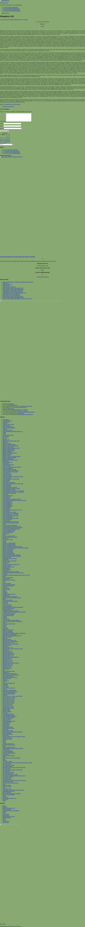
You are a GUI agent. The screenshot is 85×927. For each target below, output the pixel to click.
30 (8, 141)
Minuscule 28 (5, 646)
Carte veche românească (8, 468)
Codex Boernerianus (7, 484)
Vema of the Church (7, 788)
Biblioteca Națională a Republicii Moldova (12, 456)
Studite (4, 756)
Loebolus (5, 624)
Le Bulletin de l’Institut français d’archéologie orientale (14, 611)
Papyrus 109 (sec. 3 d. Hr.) (8, 699)
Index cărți (5, 591)
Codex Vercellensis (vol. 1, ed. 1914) (10, 514)
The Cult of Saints (6, 768)
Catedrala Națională (7, 809)
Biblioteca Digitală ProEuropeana (10, 452)
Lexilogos (5, 616)
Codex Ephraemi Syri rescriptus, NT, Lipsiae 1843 (13, 490)
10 (9, 137)
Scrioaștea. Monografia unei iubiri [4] (25, 414)
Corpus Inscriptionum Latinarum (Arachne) (12, 526)
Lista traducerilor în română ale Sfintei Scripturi (13, 621)
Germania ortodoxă (7, 583)
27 (3, 141)
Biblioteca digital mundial (8, 446)
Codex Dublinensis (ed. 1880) (9, 489)
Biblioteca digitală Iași (7, 451)
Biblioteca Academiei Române (9, 444)
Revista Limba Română (8, 727)
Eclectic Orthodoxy (7, 565)
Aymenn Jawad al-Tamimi (8, 435)
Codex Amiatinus (6, 480)
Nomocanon (5, 685)
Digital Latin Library (7, 557)
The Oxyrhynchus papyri (8, 773)
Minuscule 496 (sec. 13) (8, 655)
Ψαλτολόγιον (5, 797)
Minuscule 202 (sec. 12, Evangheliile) (11, 643)
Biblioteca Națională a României (9, 457)
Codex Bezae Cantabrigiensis (9, 482)
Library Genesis (6, 619)
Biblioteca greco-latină (7, 454)
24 (9, 140)
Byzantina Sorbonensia (7, 462)
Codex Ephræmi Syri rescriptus (9, 493)
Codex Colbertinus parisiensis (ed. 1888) (11, 488)
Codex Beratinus (6, 481)
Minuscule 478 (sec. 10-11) (8, 654)
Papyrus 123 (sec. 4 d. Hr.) (8, 702)
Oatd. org (5, 689)
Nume (1, 123)
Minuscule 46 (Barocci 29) (8, 653)
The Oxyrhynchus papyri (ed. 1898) (10, 774)
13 (3, 139)
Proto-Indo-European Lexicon (9, 721)
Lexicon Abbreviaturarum (8, 615)
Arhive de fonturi (10, 408)
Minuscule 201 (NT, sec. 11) (9, 642)
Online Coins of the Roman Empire (10, 691)
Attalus (4, 433)
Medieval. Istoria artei (7, 636)
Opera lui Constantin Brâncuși (9, 692)
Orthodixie (5, 695)
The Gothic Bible (6, 771)
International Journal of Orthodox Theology (12, 597)
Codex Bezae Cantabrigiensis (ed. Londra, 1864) (13, 483)
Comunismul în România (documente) (11, 521)
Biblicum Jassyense (7, 443)
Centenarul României (7, 474)
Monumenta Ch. (6, 672)
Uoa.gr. (4, 787)
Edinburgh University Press (8, 566)
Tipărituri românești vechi (8, 781)
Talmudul (5, 760)
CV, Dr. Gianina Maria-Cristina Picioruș (11, 8)
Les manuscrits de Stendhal (8, 614)
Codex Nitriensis (6, 497)
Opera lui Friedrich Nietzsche (9, 693)
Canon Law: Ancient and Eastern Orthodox (12, 467)
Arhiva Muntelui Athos (7, 430)
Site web (2, 128)
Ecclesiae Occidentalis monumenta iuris (11, 564)
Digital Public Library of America (10, 558)
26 (2, 141)
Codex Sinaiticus (6, 508)
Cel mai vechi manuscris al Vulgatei (10, 471)
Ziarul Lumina (6, 822)
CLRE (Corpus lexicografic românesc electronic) (13, 476)
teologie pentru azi (17, 104)
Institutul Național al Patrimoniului (10, 596)
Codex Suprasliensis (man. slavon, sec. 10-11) (12, 509)
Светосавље (5, 799)
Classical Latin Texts (7, 475)
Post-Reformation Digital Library (10, 716)
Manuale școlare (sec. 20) (8, 629)
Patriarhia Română (6, 817)
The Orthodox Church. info (8, 772)
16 (8, 139)
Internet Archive (6, 815)
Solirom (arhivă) (6, 749)
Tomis (4, 784)
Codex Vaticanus (6, 511)
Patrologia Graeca (6, 709)
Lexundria (5, 617)
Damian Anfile (6, 533)
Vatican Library (6, 821)
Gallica (4, 581)
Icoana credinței (6, 588)
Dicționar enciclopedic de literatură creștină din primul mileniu (16, 547)
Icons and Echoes (6, 589)
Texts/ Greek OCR (7, 763)
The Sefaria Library (7, 778)
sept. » (4, 143)
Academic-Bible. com (7, 420)
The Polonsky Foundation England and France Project (14, 775)
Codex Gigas (5, 494)
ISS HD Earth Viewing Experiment (10, 601)
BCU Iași (5, 438)
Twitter (4, 820)
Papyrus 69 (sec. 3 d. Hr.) (8, 705)
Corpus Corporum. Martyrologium (10, 525)
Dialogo (4, 541)
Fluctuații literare (6, 285)
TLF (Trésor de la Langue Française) (10, 782)
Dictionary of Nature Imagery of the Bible (11, 554)
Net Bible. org (6, 680)
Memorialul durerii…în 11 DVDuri (20, 409)
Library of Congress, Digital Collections (11, 620)
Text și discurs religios (7, 761)
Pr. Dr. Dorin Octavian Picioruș (13, 19)
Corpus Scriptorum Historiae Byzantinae (11, 528)
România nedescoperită (7, 734)
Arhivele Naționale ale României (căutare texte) (13, 431)
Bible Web (5, 807)
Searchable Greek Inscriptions (9, 744)
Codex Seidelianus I (7, 507)
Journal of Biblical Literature (9, 608)
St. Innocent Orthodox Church (9, 753)
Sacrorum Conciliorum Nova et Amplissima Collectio (14, 736)
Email (1, 126)
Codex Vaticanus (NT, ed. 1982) (9, 512)
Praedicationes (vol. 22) (12, 405)
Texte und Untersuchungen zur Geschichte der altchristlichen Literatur (17, 762)
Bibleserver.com (6, 439)
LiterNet (4, 622)
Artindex (4, 432)
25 (0, 141)
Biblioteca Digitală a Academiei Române (11, 448)
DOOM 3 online (6, 562)
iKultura (4, 590)
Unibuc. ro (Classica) (7, 786)
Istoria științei (5, 602)
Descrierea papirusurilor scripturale (10, 537)
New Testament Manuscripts (9, 683)
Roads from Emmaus (7, 733)
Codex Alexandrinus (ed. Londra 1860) (11, 478)
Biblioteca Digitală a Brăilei (8, 449)
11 (0, 139)
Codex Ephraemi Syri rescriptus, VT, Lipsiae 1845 (13, 492)
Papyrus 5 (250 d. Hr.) (7, 704)
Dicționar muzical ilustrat (8, 552)
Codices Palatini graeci (7, 519)
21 (5, 140)
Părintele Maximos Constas (8, 708)
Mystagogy (5, 679)
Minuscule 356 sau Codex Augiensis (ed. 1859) (13, 648)
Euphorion (5, 573)
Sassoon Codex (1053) (7, 738)
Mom (4, 670)
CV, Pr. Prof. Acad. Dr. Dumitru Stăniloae (11, 10)
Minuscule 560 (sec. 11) (8, 658)
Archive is (5, 429)
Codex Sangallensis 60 (7, 506)
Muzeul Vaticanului (7, 678)
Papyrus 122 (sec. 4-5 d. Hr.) (9, 700)
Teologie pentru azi (4, 2)
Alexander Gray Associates (8, 424)
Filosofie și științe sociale (8, 577)
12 (2, 139)
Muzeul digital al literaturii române (10, 677)
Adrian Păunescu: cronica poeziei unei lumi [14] (13, 296)
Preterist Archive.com (7, 718)
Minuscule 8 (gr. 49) (7, 666)
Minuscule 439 (6, 649)
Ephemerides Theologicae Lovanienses (11, 571)
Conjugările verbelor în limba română (10, 522)
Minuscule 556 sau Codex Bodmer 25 (11, 657)
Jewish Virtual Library (7, 606)
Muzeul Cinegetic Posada (8, 676)
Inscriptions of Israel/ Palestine (9, 594)
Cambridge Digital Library (8, 464)
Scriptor (4, 742)
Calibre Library (6, 463)
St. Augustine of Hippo (7, 750)
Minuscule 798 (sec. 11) (8, 665)
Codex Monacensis (7, 496)
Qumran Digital (6, 723)
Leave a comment (24, 19)
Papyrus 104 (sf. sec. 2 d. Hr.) (9, 698)
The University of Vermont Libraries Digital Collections (14, 780)
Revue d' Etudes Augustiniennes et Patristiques (12, 731)
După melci (11, 403)
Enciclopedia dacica (7, 569)
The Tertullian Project (7, 779)
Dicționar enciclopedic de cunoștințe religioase (12, 546)
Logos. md (5, 627)
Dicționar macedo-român (8, 551)
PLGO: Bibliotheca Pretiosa (8, 715)
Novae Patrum (6, 686)
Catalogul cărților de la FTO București (11, 470)
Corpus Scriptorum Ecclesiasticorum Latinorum (13, 527)
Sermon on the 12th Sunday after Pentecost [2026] (13, 289)
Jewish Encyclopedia (7, 604)
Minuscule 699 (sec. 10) (8, 664)
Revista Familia (6, 725)
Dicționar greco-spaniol (7, 550)
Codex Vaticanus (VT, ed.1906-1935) (10, 513)
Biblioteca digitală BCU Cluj (9, 808)
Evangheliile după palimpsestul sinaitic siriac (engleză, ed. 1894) (16, 575)
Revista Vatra (5, 729)
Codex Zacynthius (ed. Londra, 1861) (11, 518)
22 (6, 140)
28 (5, 141)
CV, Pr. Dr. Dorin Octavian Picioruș (10, 7)
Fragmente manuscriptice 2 (8, 106)
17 (9, 139)
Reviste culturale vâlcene (8, 730)
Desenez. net (5, 538)
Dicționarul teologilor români (9, 553)
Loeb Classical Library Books (9, 623)
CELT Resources (6, 473)
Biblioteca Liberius (7, 455)
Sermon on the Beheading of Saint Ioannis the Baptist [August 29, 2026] (18, 282)
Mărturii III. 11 (6, 283)
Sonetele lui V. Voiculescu (22, 410)
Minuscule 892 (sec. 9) (7, 667)
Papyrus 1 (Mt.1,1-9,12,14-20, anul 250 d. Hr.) (12, 696)
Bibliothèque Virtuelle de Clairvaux (10, 459)
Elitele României (6, 568)
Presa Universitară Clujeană (8, 717)
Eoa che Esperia (6, 570)
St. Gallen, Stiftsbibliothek (8, 752)
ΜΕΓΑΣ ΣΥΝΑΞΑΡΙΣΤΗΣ (8, 794)
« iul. (1, 143)
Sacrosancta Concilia (7, 737)
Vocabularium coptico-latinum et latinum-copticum (13, 790)
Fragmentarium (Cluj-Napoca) (9, 579)
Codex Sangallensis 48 (7, 503)
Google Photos (6, 814)
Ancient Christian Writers (8, 426)
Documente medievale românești (9, 560)
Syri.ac (4, 759)
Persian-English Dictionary (8, 714)
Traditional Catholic (7, 785)
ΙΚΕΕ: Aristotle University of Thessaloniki (12, 793)
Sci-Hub (4, 740)
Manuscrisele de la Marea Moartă (10, 634)
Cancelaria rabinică (7, 465)
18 (0, 140)
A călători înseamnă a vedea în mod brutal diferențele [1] (14, 292)
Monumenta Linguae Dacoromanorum (11, 674)
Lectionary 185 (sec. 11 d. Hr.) (9, 613)
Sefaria (4, 746)
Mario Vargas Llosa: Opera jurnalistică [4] (11, 295)
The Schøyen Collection (8, 776)
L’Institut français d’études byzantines (10, 610)
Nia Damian (5, 684)
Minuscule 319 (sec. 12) (8, 647)
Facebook (5, 811)
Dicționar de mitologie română (9, 544)
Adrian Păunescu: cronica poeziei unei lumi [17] (13, 288)
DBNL (4, 534)
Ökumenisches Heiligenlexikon (9, 690)
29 (6, 141)
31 (9, 141)
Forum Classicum (6, 578)
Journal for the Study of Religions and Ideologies (13, 607)
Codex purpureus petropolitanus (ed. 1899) (12, 499)
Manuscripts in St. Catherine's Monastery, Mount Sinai (14, 633)
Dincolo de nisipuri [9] (7, 284)
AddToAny (5, 423)
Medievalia (5, 638)
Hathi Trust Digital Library (8, 585)
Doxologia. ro (5, 563)
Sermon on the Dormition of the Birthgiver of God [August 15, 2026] (17, 298)
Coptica (4, 524)
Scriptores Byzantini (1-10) (8, 743)
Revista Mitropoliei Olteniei (8, 728)
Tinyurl (4, 818)
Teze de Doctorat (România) (9, 765)
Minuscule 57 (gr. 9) (7, 659)
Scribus (4, 741)
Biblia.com (5, 442)
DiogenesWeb (6, 559)
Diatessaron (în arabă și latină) (9, 543)
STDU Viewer (6, 754)
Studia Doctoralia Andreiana (9, 755)
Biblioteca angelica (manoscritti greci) (10, 445)
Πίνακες (4, 795)
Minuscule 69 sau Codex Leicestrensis (11, 662)
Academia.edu (6, 419)
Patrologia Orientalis (7, 711)
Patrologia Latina (6, 710)
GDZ (4, 582)
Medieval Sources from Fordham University (12, 635)
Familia (4, 576)
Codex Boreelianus (7, 486)
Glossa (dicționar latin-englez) (9, 584)
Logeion (4, 626)
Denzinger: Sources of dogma (9, 535)
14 (5, 139)
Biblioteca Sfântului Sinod (8, 458)
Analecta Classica (6, 425)
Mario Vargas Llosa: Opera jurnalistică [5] (11, 293)
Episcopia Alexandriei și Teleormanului (11, 810)
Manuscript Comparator (8, 630)
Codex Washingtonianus (8, 516)
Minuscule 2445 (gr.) (7, 645)
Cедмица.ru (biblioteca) (8, 532)
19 (2, 140)
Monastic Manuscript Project (9, 671)
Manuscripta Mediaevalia (8, 632)
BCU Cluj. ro (5, 437)
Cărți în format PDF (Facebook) (9, 469)
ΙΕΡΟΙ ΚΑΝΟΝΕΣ (7, 792)
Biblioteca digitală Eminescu (9, 450)
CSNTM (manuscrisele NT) (8, 531)
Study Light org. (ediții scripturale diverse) (11, 757)
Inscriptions (5, 592)
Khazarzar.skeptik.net (7, 609)
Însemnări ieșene (6, 595)
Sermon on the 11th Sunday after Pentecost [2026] (13, 297)
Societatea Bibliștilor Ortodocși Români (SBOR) (13, 748)
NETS (4, 681)
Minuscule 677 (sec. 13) (8, 660)
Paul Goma (5, 712)
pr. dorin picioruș (8, 104)
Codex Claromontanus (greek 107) (10, 487)
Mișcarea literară (6, 668)
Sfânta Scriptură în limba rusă (9, 747)
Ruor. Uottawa (6, 735)
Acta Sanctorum (6, 421)
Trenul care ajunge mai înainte (9, 286)
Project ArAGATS (6, 719)
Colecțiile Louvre (6, 520)
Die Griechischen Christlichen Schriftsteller (12, 556)
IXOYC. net (5, 603)
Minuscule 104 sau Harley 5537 (9, 640)
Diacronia (5, 540)
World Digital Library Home (9, 791)
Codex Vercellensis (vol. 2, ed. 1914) (10, 515)
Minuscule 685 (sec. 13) (8, 661)
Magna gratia (5, 628)
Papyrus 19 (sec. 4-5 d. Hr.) (8, 703)
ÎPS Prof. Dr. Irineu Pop (8, 600)
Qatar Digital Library (7, 722)
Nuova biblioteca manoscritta (9, 687)
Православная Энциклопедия (9, 798)
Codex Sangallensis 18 (7, 501)
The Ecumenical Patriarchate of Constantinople (12, 769)
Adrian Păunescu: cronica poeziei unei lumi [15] (13, 291)
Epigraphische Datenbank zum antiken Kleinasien (13, 572)
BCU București (6, 436)
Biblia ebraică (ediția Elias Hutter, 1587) (11, 440)
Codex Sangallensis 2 (7, 502)
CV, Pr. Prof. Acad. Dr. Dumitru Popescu (11, 9)
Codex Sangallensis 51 (7, 505)
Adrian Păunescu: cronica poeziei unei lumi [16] (13, 290)
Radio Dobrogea (6, 724)
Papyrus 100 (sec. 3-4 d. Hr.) (9, 697)
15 (6, 139)
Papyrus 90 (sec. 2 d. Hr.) (8, 706)
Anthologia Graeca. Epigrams (9, 427)
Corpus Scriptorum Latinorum (9, 530)
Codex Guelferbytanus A (8, 495)
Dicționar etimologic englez (8, 549)
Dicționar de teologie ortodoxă (9, 545)
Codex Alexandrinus (7, 477)
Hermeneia (5, 587)
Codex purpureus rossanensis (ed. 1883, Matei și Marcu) (14, 500)
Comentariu (3, 121)
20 (3, 140)
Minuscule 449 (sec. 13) (8, 652)
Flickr (4, 812)
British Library (6, 461)
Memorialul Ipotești (7, 639)
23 (8, 140)
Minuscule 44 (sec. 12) (7, 651)
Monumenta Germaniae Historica (10, 673)
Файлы (4, 800)
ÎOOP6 (4, 598)
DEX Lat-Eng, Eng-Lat (8, 539)
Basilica (4, 805)
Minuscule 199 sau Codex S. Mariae (10, 641)
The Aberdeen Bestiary (7, 766)
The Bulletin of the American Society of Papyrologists (14, 767)
